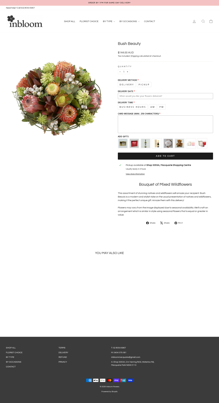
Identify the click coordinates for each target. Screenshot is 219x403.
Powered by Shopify (109, 392)
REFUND (63, 357)
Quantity (125, 67)
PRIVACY (63, 362)
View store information (135, 174)
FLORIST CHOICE (89, 21)
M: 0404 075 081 (118, 353)
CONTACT (149, 21)
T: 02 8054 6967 (118, 348)
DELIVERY (63, 353)
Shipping (135, 56)
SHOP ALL (69, 21)
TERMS (62, 348)
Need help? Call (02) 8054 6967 (20, 8)
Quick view (31, 309)
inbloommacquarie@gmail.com (125, 357)
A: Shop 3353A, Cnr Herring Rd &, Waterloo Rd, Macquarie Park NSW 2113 (132, 363)
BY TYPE (108, 21)
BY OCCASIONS (128, 21)
